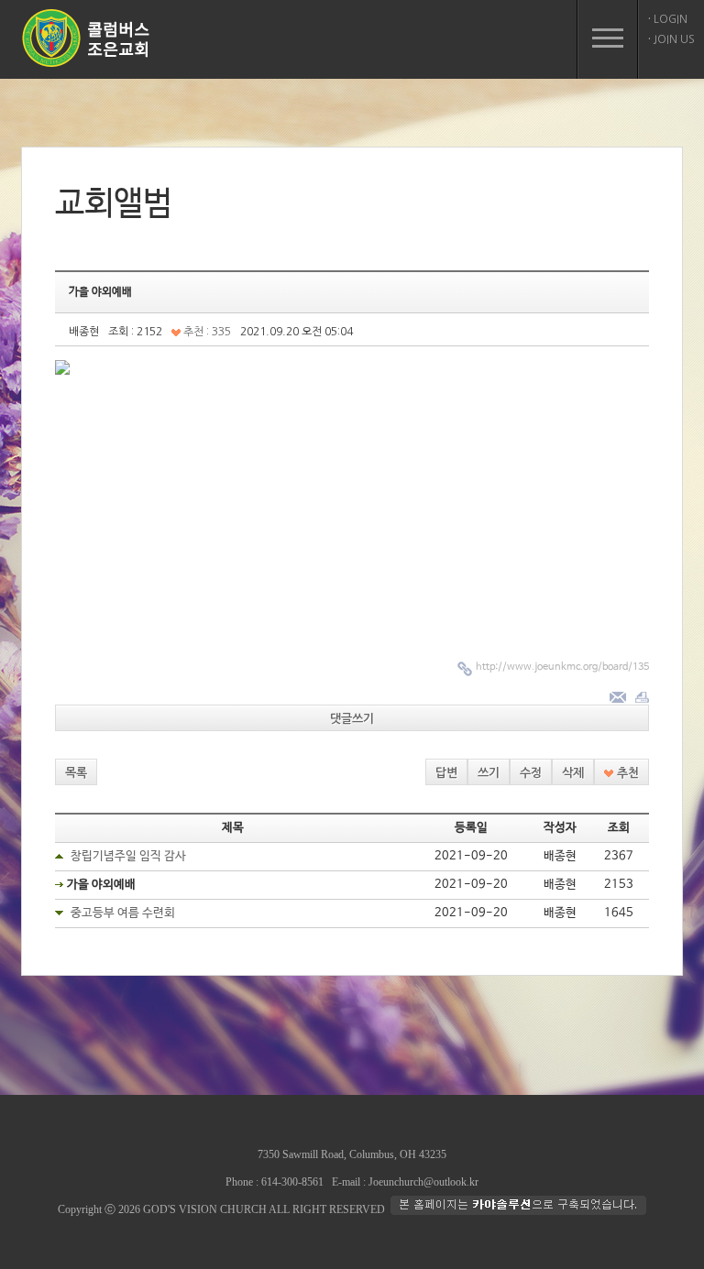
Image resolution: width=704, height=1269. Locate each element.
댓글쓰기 (352, 719)
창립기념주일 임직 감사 (128, 856)
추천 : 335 (206, 331)
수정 (531, 773)
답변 (446, 773)
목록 (76, 773)
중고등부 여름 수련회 (123, 913)
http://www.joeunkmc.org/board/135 (562, 667)
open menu (608, 39)
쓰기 (489, 773)
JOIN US (671, 39)
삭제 (573, 773)
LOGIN (668, 19)
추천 (626, 773)
